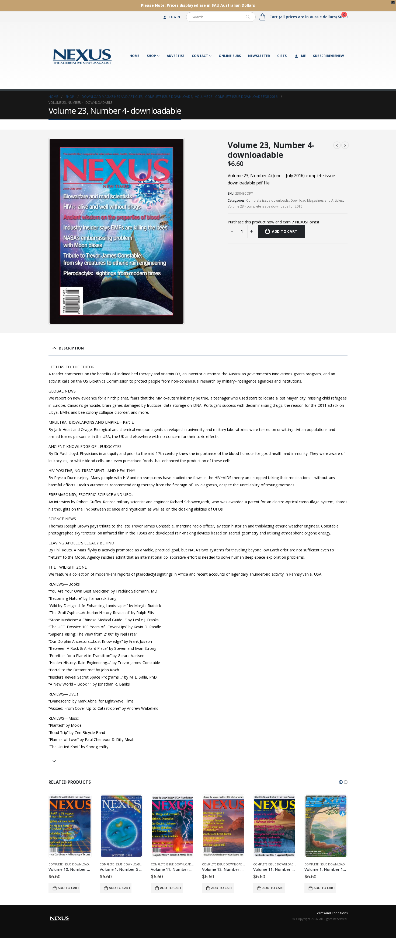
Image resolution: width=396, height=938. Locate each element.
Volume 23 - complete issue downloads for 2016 (265, 206)
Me (303, 56)
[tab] (198, 759)
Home (135, 56)
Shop (151, 56)
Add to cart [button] (68, 888)
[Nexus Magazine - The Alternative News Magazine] (82, 55)
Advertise (176, 56)
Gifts (282, 56)
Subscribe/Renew (328, 56)
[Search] (247, 17)
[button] (340, 782)
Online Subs (230, 56)
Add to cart (284, 231)
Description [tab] (71, 348)
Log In (174, 17)
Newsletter (259, 56)
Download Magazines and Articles (316, 200)
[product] (70, 826)
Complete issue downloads (267, 200)
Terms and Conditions (331, 913)
